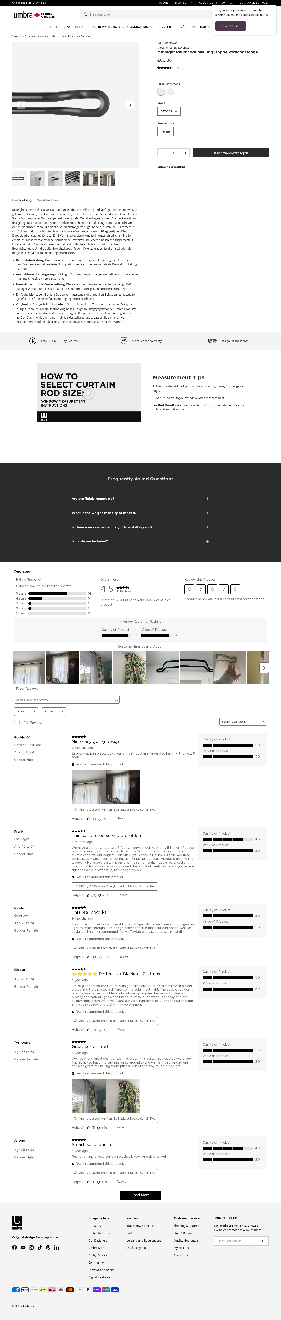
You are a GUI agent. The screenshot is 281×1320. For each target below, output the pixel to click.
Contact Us (181, 1255)
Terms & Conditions (101, 1270)
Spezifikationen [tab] (48, 200)
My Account (181, 1248)
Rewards (226, 2)
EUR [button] (165, 2)
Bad (203, 27)
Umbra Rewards (99, 1233)
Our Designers (97, 1240)
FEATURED (58, 27)
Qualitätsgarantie (138, 1248)
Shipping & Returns (186, 1226)
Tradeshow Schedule (140, 1226)
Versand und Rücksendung (144, 1240)
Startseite (17, 36)
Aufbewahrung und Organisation (120, 27)
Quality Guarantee (186, 1240)
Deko (79, 27)
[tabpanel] (75, 265)
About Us (206, 2)
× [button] (274, 8)
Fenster (164, 27)
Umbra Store (96, 1248)
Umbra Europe (27, 1305)
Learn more (230, 26)
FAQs (130, 1233)
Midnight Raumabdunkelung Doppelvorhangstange (73, 36)
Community (96, 1262)
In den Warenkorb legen (230, 153)
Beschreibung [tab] (22, 200)
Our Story (94, 1226)
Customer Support (254, 2)
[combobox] (149, 14)
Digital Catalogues (100, 1277)
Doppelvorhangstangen (37, 36)
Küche (185, 27)
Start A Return (183, 1233)
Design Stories (97, 1255)
